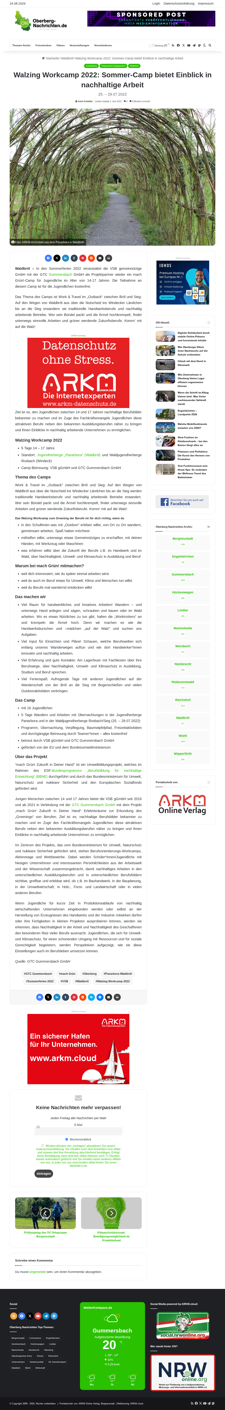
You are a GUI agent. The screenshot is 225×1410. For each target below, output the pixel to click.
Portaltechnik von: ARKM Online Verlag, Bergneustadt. (87, 1403)
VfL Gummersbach (57, 1362)
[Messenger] (100, 997)
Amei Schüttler (85, 101)
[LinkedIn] (65, 258)
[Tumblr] (74, 258)
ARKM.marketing (78, 336)
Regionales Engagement (113, 66)
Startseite (52, 58)
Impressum (206, 3)
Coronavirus (35, 1338)
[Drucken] (108, 258)
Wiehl (28, 1368)
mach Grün (68, 973)
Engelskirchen (53, 1338)
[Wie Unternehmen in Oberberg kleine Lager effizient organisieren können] (165, 378)
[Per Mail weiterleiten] (100, 258)
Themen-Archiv (21, 45)
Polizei (40, 1356)
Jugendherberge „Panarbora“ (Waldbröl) (69, 455)
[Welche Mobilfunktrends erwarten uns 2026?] (165, 427)
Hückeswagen (37, 1344)
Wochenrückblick (80, 1139)
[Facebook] (48, 258)
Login (156, 3)
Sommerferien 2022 (41, 981)
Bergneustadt (18, 1338)
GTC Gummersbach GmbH (93, 805)
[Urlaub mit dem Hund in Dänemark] (165, 364)
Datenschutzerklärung (179, 3)
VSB (65, 981)
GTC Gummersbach (39, 973)
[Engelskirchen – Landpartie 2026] (165, 414)
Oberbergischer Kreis (22, 1356)
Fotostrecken (44, 45)
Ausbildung (91, 66)
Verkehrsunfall (36, 1362)
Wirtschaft (40, 1368)
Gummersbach (60, 274)
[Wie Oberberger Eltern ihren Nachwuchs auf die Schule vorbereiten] (165, 350)
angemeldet (37, 1272)
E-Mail (78, 1124)
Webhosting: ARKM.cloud (130, 1403)
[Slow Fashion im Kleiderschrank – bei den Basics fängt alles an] (165, 440)
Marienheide (18, 1350)
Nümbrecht (34, 1350)
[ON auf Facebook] (182, 507)
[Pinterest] (82, 258)
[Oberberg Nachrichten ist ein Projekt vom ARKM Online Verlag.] (182, 817)
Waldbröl (67, 58)
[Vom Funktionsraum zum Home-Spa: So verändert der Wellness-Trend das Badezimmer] (165, 469)
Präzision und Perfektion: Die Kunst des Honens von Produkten (194, 455)
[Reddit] (91, 258)
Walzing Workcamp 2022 (113, 981)
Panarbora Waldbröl (118, 973)
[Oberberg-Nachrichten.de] (40, 21)
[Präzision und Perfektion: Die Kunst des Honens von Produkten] (165, 455)
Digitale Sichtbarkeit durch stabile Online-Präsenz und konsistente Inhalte (194, 336)
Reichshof (53, 1356)
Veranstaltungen (79, 45)
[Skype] (91, 997)
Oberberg (90, 973)
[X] (56, 258)
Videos (60, 45)
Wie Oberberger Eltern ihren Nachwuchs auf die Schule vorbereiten (193, 351)
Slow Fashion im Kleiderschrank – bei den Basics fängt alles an (193, 441)
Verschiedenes (103, 45)
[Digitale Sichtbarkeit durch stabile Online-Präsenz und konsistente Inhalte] (165, 336)
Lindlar (52, 1344)
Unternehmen (18, 1362)
